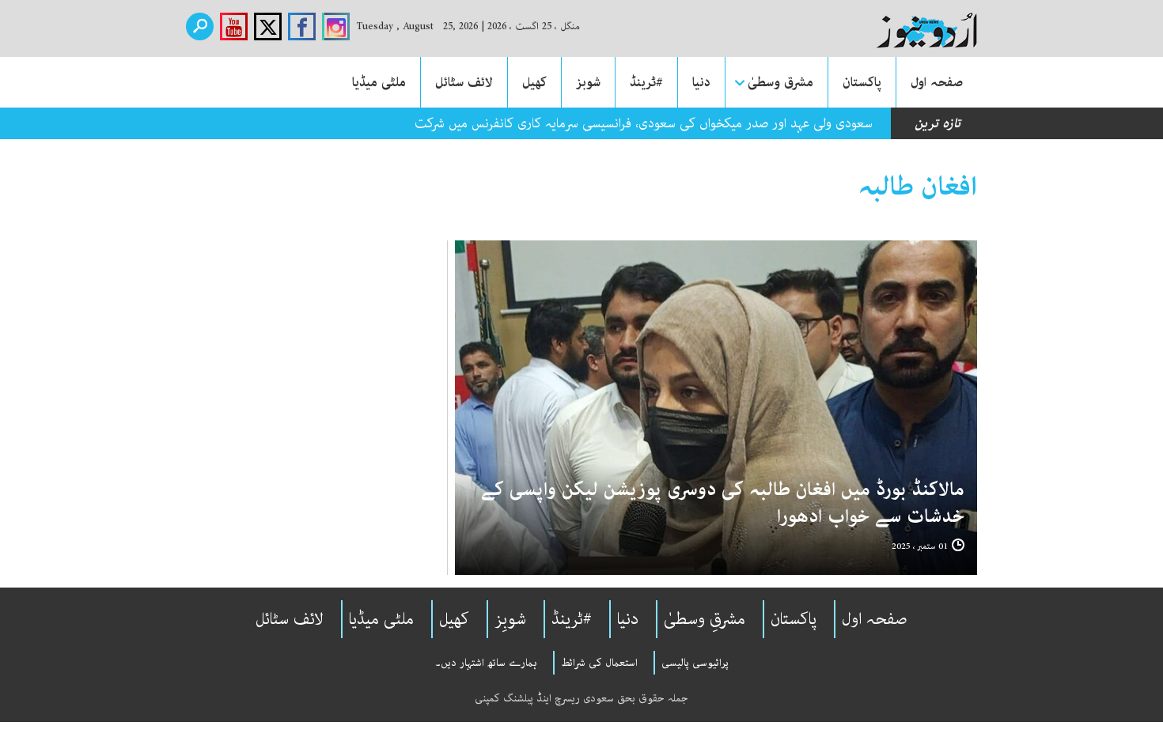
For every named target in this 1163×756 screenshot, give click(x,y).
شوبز (588, 82)
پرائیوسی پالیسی (695, 663)
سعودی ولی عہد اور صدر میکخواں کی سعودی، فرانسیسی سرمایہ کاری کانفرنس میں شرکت (644, 123)
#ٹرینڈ (646, 82)
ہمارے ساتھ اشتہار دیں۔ (486, 663)
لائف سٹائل (464, 82)
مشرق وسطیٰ (780, 82)
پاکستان (862, 82)
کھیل (534, 82)
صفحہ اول (937, 82)
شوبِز (510, 619)
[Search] (200, 26)
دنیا (701, 82)
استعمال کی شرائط (599, 663)
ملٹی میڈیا (379, 82)
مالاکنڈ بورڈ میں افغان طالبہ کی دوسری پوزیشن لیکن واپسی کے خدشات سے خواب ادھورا (722, 503)
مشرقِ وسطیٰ (704, 619)
